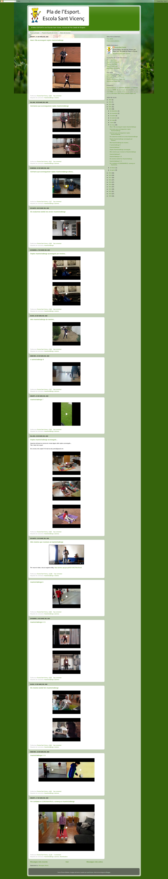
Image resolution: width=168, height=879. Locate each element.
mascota (119, 91)
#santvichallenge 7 (36, 399)
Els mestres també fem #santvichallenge (44, 688)
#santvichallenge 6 (36, 582)
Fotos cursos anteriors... (113, 41)
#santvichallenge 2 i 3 (37, 755)
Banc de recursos (65, 33)
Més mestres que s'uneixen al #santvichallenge (46, 542)
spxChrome (90, 872)
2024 (110, 99)
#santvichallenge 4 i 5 (37, 622)
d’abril (112, 122)
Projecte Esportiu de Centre (50, 33)
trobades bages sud (130, 93)
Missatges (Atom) (43, 865)
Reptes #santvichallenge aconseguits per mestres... (48, 254)
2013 (110, 186)
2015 (110, 182)
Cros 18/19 (110, 39)
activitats (121, 87)
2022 (110, 104)
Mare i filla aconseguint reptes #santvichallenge (46, 40)
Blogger (108, 872)
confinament (109, 89)
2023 (110, 102)
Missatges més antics (95, 862)
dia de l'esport (121, 90)
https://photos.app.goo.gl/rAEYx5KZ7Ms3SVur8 (68, 567)
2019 (110, 173)
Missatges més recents (39, 862)
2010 (110, 193)
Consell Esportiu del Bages (114, 75)
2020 (110, 109)
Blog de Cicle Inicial (112, 66)
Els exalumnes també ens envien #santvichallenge (48, 212)
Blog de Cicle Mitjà (112, 64)
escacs (136, 90)
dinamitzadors (64, 856)
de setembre (113, 118)
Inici (67, 862)
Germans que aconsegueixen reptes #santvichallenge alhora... (52, 172)
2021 (110, 106)
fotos (111, 91)
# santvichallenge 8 (37, 359)
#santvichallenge (49, 97)
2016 (110, 180)
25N (117, 87)
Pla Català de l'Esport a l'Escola (115, 77)
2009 (110, 196)
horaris (115, 91)
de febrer (112, 167)
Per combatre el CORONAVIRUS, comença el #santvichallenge (52, 801)
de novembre (114, 113)
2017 (110, 177)
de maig (112, 120)
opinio (131, 91)
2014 (110, 184)
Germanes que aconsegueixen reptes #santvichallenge (49, 106)
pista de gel (109, 93)
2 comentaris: (58, 854)
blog (131, 87)
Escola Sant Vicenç (120, 47)
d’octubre (113, 115)
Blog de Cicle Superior (113, 62)
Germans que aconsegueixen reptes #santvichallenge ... (120, 133)
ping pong (136, 91)
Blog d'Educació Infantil (113, 68)
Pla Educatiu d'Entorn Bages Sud (116, 79)
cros (114, 90)
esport (108, 91)
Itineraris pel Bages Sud (113, 81)
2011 (110, 191)
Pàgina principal (34, 33)
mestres (56, 97)
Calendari (135, 87)
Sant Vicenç (121, 93)
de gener (112, 170)
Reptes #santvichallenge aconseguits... (44, 440)
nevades (128, 91)
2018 (110, 175)
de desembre (114, 111)
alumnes (56, 163)
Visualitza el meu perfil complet (121, 53)
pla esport (114, 93)
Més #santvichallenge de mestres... (42, 319)
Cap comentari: (57, 95)
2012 (110, 189)
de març (112, 125)
